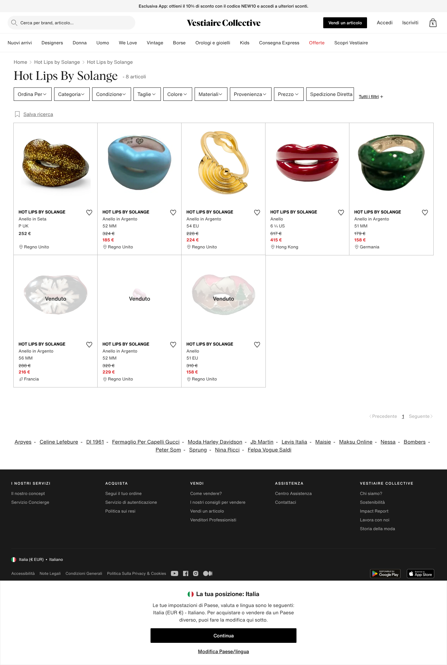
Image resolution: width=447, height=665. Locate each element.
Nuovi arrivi (20, 42)
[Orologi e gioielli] (235, 42)
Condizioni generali (84, 573)
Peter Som (168, 450)
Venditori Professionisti (213, 520)
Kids (244, 42)
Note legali (50, 573)
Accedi (385, 22)
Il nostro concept (28, 493)
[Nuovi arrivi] (36, 42)
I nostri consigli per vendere (217, 502)
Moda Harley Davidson (215, 442)
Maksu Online (355, 442)
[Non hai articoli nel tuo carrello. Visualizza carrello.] (433, 23)
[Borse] (190, 42)
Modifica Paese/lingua (223, 651)
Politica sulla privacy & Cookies (136, 573)
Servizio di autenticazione (131, 502)
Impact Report (374, 511)
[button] (433, 23)
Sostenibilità (372, 502)
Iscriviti (410, 22)
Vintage (155, 42)
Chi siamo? (371, 493)
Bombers (415, 442)
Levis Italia (294, 442)
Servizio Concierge (30, 502)
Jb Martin (262, 442)
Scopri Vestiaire (351, 42)
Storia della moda (377, 529)
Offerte (316, 42)
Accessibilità (23, 573)
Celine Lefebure (59, 442)
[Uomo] (114, 42)
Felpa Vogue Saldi (269, 450)
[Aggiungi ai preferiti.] (89, 212)
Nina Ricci (227, 450)
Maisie (323, 442)
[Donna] (91, 42)
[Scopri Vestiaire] (372, 42)
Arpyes (23, 442)
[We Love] (141, 42)
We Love (128, 42)
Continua (223, 635)
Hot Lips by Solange (57, 62)
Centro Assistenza (293, 493)
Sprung (198, 450)
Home (20, 62)
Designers (52, 42)
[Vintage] (168, 42)
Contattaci (285, 502)
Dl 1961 (95, 442)
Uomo (102, 42)
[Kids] (254, 42)
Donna (80, 42)
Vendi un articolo (345, 22)
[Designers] (67, 42)
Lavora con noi (375, 520)
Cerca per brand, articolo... (47, 22)
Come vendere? (206, 493)
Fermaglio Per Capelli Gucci (146, 442)
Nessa (388, 442)
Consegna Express (279, 42)
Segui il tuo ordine (123, 493)
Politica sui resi (120, 511)
